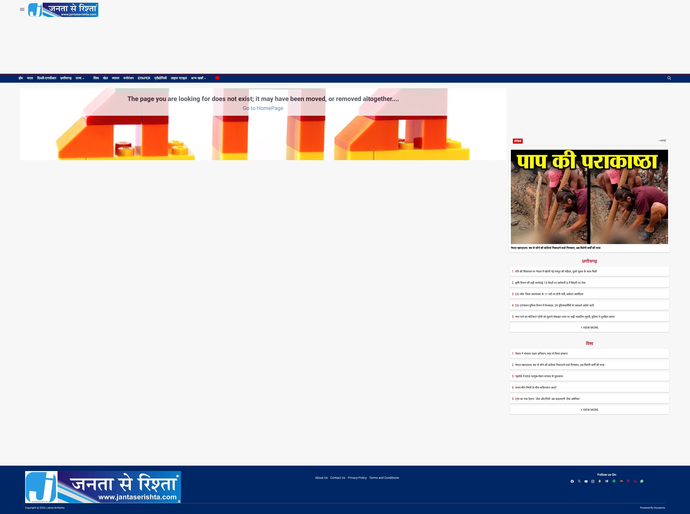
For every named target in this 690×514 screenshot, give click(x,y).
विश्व (96, 78)
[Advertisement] (345, 47)
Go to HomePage (263, 108)
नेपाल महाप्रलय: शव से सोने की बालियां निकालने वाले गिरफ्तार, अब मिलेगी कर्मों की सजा (556, 248)
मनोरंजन (128, 78)
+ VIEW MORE (589, 327)
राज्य (78, 78)
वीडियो (517, 141)
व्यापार (115, 78)
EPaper (144, 78)
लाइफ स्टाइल (179, 78)
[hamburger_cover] (22, 9)
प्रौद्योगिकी (160, 78)
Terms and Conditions (384, 477)
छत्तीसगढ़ (66, 78)
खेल (105, 78)
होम (21, 78)
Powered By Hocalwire (652, 507)
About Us (321, 477)
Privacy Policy (357, 477)
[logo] (63, 9)
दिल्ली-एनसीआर (46, 78)
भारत (30, 78)
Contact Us (337, 477)
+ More (662, 140)
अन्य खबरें (197, 78)
